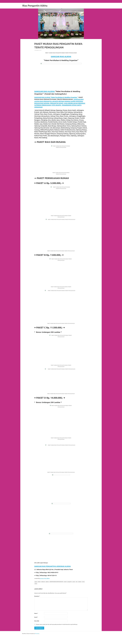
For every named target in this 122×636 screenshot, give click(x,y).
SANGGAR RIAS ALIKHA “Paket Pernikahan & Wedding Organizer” (56, 97)
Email (36, 617)
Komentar (37, 596)
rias (76, 581)
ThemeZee (37, 633)
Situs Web (36, 621)
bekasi (39, 581)
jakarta (47, 581)
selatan (79, 581)
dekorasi (43, 581)
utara (36, 583)
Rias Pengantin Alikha (34, 5)
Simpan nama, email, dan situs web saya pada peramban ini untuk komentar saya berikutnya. (57, 624)
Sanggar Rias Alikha (45, 578)
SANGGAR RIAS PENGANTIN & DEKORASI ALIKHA (52, 566)
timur (83, 581)
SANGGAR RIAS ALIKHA (61, 56)
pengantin (69, 581)
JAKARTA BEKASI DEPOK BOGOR (56, 581)
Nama (36, 613)
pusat (74, 581)
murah (65, 581)
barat (36, 581)
